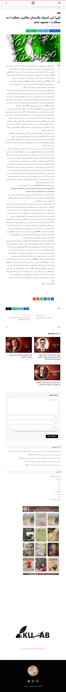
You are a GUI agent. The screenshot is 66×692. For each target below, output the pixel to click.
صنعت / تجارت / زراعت (55, 499)
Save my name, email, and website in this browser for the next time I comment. (35, 431)
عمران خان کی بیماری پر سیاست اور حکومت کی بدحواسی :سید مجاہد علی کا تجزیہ (48, 384)
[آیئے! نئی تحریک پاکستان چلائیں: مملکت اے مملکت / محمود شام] (33, 48)
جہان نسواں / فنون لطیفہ (55, 476)
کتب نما (58, 487)
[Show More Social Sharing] (23, 30)
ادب (59, 481)
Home (58, 7)
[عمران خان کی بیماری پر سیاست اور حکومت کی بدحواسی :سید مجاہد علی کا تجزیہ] (47, 372)
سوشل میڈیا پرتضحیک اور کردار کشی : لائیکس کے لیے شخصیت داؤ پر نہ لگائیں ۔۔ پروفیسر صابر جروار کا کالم (48, 357)
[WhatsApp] (58, 78)
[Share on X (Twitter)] (43, 30)
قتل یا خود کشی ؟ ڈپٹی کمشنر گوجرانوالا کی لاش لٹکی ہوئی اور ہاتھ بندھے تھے (19, 319)
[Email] (58, 82)
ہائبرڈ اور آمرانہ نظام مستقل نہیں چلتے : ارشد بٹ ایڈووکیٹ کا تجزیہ (46, 465)
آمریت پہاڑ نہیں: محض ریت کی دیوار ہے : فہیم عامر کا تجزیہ (20, 356)
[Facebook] (58, 69)
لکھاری (59, 13)
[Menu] (59, 3)
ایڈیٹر (59, 26)
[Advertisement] (33, 599)
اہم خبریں (58, 494)
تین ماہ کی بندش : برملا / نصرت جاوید (44, 318)
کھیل (59, 489)
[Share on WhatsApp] (31, 30)
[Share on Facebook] (54, 30)
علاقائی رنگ (57, 492)
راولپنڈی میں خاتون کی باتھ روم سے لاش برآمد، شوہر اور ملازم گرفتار (46, 462)
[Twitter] (58, 73)
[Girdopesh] (33, 2)
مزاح (59, 497)
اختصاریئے (58, 479)
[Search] (6, 3)
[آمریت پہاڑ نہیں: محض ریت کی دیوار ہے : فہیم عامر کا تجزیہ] (19, 345)
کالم (59, 484)
